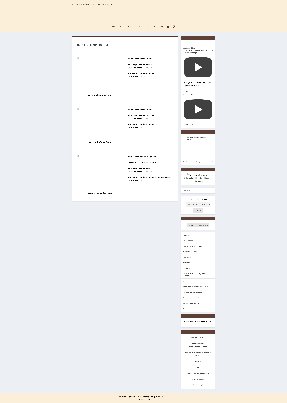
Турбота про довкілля (192, 252)
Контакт (158, 27)
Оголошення (188, 240)
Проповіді (187, 257)
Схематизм (143, 27)
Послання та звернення (192, 246)
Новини (186, 235)
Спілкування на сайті (191, 298)
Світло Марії (198, 385)
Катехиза (187, 263)
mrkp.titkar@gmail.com (147, 162)
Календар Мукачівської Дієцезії (196, 287)
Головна (116, 27)
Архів (185, 309)
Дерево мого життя (191, 303)
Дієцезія (129, 27)
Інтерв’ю (186, 268)
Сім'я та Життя (198, 379)
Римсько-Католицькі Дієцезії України (195, 275)
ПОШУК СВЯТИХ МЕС (198, 199)
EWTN (198, 367)
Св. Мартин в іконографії (193, 292)
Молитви (186, 281)
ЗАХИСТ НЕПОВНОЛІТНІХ (198, 225)
